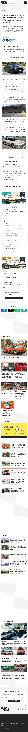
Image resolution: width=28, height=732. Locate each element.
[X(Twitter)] (22, 709)
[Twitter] (7, 40)
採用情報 (2, 725)
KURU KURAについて (5, 723)
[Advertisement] (14, 505)
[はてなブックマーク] (14, 40)
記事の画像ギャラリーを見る (14, 298)
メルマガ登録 (14, 700)
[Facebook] (3, 40)
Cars (6, 684)
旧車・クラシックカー (12, 302)
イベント (4, 302)
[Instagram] (25, 709)
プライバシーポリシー (20, 723)
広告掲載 (12, 723)
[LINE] (10, 40)
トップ (2, 684)
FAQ (7, 725)
